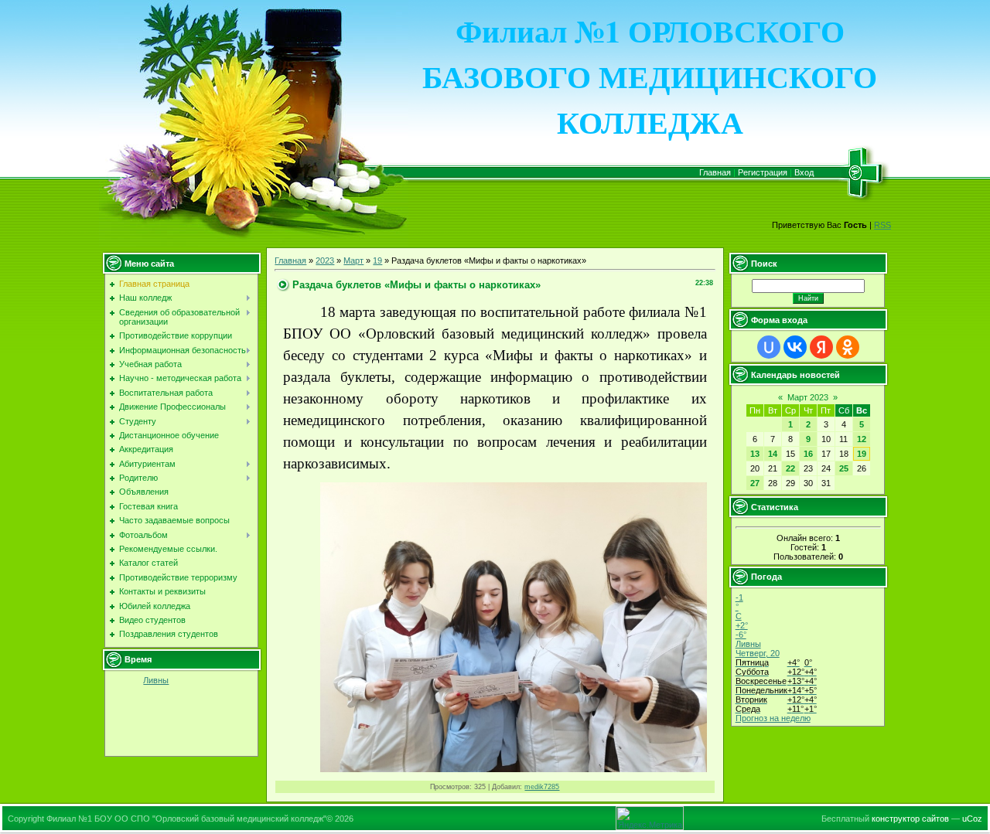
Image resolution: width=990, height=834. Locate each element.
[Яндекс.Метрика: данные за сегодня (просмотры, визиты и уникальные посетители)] (650, 818)
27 (755, 483)
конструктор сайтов (910, 818)
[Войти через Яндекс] (821, 347)
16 (808, 453)
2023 (325, 260)
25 (843, 468)
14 (772, 453)
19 (377, 260)
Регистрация (762, 172)
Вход (804, 172)
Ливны (156, 680)
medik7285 (541, 787)
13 (755, 453)
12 (861, 439)
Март (353, 260)
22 (790, 468)
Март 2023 (807, 397)
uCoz (972, 818)
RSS (882, 225)
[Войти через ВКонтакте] (795, 347)
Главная (715, 172)
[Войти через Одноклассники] (847, 347)
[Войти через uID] (768, 347)
